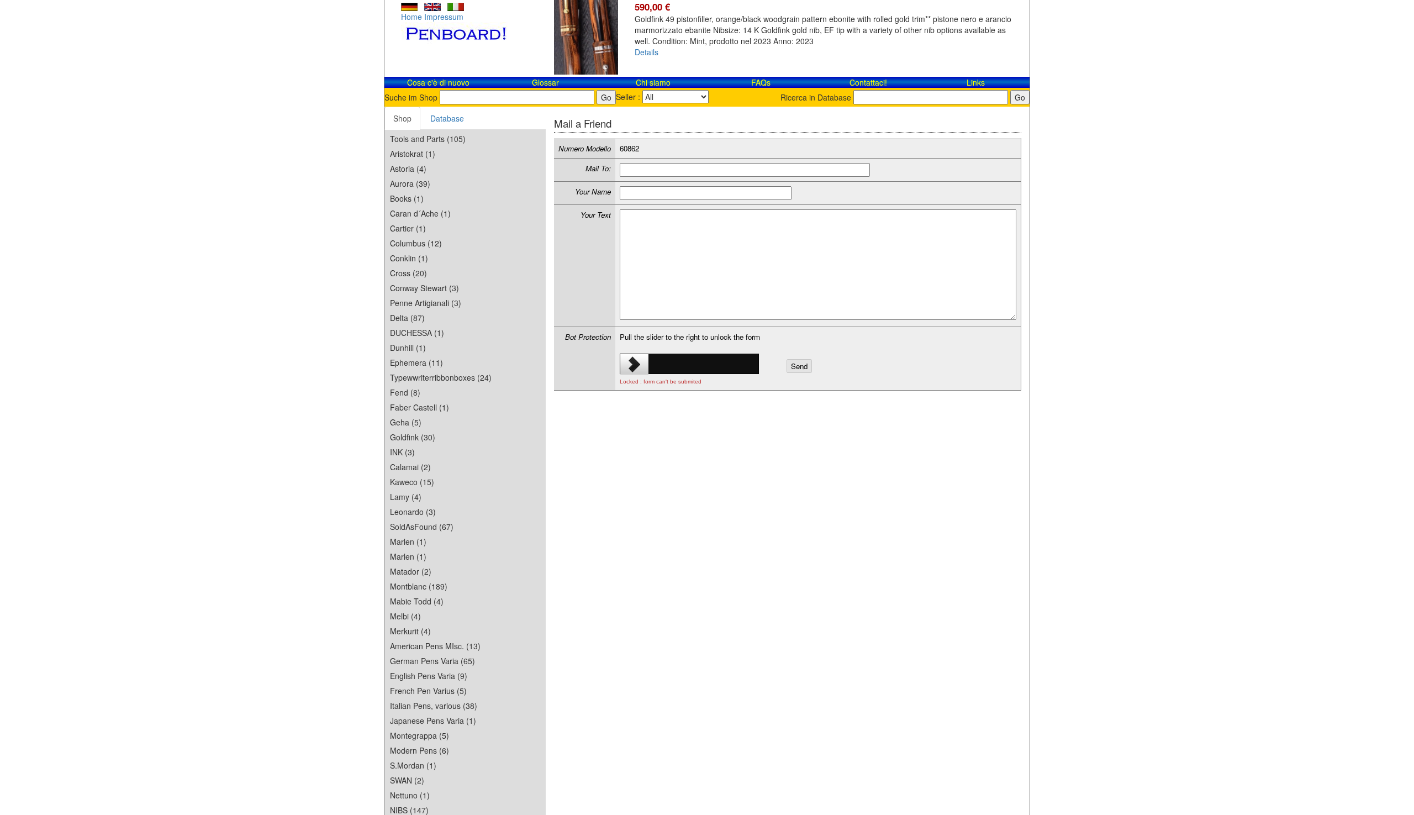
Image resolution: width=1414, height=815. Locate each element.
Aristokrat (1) (412, 153)
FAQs (761, 82)
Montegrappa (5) (419, 735)
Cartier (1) (408, 228)
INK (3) (402, 452)
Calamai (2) (410, 466)
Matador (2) (410, 571)
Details (646, 51)
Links (976, 82)
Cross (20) (408, 272)
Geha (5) (405, 422)
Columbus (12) (416, 243)
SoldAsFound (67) (421, 526)
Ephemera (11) (416, 362)
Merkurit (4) (410, 631)
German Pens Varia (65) (432, 660)
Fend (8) (405, 392)
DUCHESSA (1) (417, 332)
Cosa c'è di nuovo (438, 82)
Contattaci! (868, 82)
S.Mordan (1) (413, 765)
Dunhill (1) (408, 347)
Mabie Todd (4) (417, 601)
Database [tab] (447, 118)
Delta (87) (407, 317)
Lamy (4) (405, 496)
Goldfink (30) (412, 437)
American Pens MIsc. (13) (435, 645)
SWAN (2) (407, 780)
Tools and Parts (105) (428, 138)
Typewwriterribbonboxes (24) (441, 377)
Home (411, 16)
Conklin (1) (409, 258)
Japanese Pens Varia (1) (433, 720)
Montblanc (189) (418, 586)
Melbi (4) (405, 616)
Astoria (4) (408, 168)
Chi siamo (653, 82)
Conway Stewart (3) (424, 287)
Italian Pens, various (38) (433, 705)
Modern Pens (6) (419, 750)
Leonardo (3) (413, 511)
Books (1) (407, 198)
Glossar (545, 82)
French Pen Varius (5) (428, 690)
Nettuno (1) (410, 795)
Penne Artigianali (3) (425, 302)
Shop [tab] (402, 118)
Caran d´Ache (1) (420, 213)
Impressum (443, 16)
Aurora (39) (410, 183)
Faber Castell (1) (419, 407)
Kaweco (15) (412, 481)
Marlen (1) (408, 541)
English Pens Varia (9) (428, 675)
